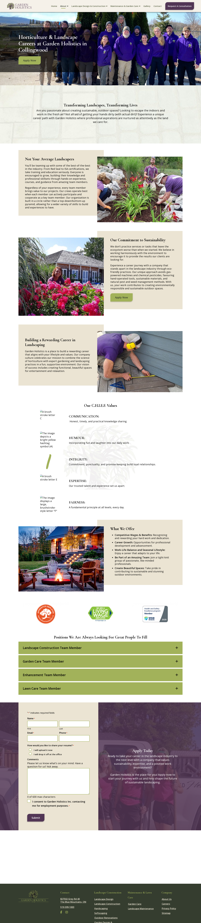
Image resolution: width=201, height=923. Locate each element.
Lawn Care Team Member (42, 688)
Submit (36, 817)
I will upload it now (43, 750)
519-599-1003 (67, 907)
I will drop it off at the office (48, 754)
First (29, 728)
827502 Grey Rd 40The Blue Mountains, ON (73, 900)
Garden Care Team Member (43, 661)
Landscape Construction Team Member (52, 648)
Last (61, 728)
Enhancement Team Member (44, 675)
